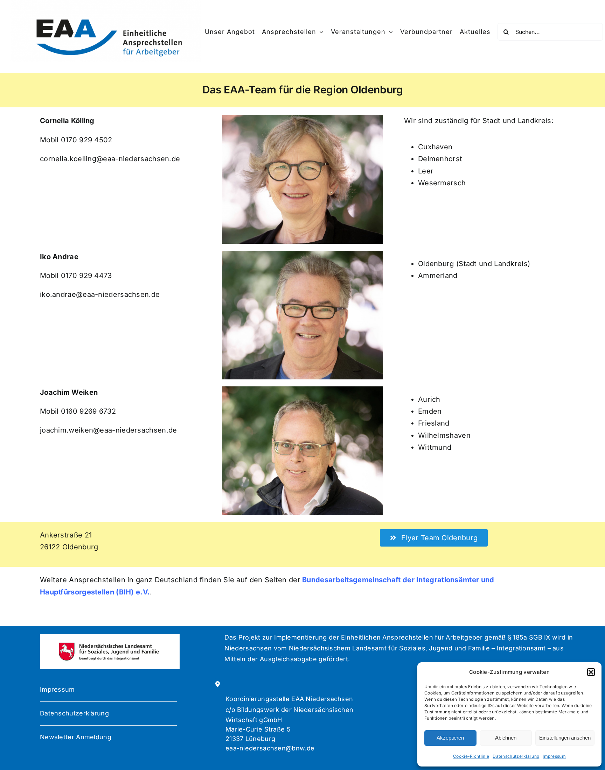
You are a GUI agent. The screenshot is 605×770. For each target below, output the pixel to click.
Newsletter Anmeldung (75, 737)
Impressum (554, 756)
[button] (590, 672)
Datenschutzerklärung (516, 756)
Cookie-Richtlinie (471, 756)
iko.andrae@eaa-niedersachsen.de (100, 294)
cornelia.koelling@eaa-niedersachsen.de (110, 159)
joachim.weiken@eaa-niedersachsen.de (108, 430)
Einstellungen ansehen (565, 738)
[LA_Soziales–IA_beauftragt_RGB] (109, 644)
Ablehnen (505, 738)
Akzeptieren (450, 738)
